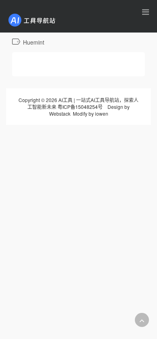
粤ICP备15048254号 (80, 106)
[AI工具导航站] (44, 19)
